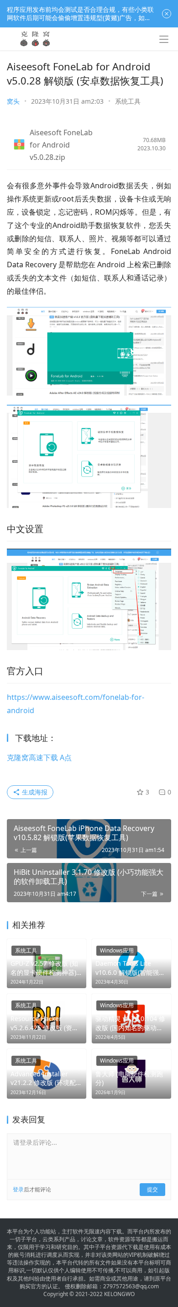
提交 (152, 1189)
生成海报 (33, 792)
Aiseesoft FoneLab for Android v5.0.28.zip (61, 145)
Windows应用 (117, 950)
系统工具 (128, 101)
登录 (18, 1189)
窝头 (13, 101)
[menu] (163, 39)
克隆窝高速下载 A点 (39, 757)
